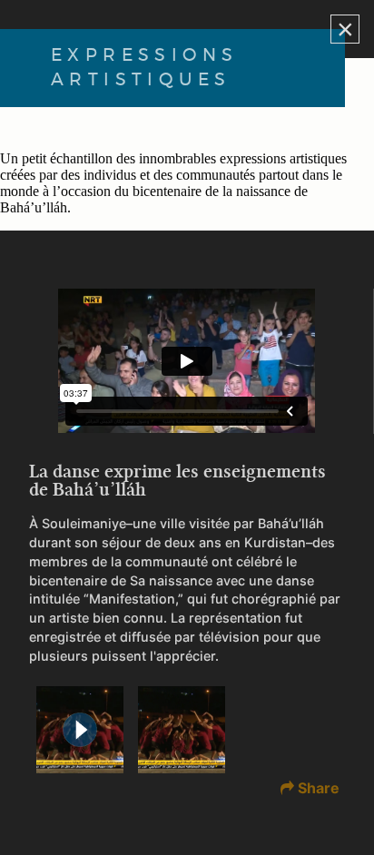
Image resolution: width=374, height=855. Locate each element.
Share (319, 788)
